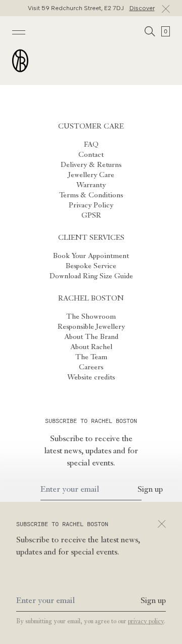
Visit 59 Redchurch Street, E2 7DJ (91, 8)
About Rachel (91, 347)
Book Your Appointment (91, 256)
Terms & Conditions (91, 195)
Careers (91, 367)
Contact (91, 154)
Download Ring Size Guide (91, 276)
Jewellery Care (91, 175)
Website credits (91, 377)
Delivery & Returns (91, 164)
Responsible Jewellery (91, 326)
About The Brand (91, 336)
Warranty (91, 185)
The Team (91, 357)
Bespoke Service (91, 266)
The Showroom (91, 316)
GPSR (91, 215)
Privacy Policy (91, 205)
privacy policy (146, 622)
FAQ (91, 144)
